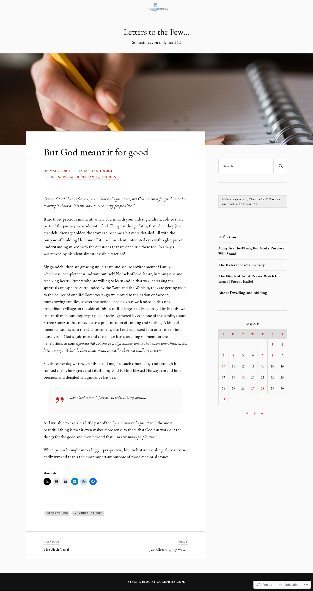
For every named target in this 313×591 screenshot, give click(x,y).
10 (223, 366)
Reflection (227, 236)
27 (252, 388)
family (93, 177)
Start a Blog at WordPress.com (156, 582)
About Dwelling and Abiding (242, 292)
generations (57, 513)
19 (242, 377)
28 (262, 388)
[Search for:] (252, 166)
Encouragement (71, 177)
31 (223, 399)
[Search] (280, 166)
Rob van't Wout (98, 171)
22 (272, 377)
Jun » (258, 412)
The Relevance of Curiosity (241, 264)
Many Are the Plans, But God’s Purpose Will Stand (251, 251)
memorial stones (88, 513)
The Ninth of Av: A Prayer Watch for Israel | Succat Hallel (249, 278)
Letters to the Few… (156, 31)
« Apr (247, 412)
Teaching (110, 177)
